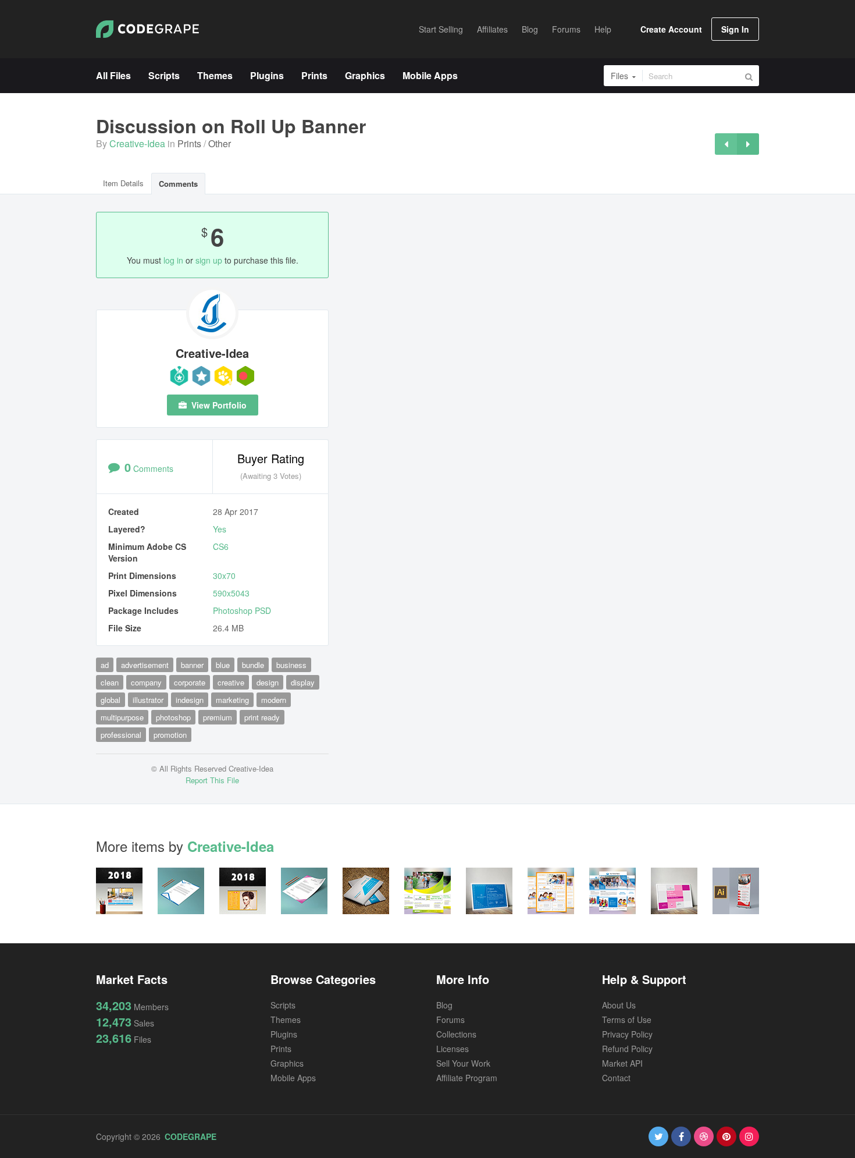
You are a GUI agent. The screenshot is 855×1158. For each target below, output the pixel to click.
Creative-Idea (137, 143)
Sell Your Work (463, 1063)
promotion (170, 734)
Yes (219, 529)
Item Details (123, 183)
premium (217, 717)
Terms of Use (626, 1019)
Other (219, 143)
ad (105, 664)
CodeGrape (190, 1136)
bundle (253, 664)
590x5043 (231, 593)
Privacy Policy (627, 1034)
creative (231, 682)
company (146, 682)
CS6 (221, 546)
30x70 (224, 575)
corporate (189, 682)
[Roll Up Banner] (748, 144)
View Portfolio (218, 405)
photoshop (173, 717)
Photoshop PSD (242, 610)
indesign (190, 699)
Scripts (282, 1005)
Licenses (452, 1048)
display (303, 682)
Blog (444, 1005)
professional (121, 734)
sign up (208, 260)
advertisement (145, 664)
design (267, 682)
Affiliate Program (466, 1078)
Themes (285, 1019)
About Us (619, 1005)
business (291, 664)
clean (110, 682)
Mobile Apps (293, 1078)
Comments (178, 183)
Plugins (283, 1034)
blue (223, 664)
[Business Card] (726, 144)
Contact (616, 1078)
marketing (232, 699)
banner (192, 664)
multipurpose (122, 717)
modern (273, 699)
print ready (262, 717)
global (110, 699)
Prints (189, 143)
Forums (450, 1019)
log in (173, 260)
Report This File (212, 780)
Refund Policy (627, 1048)
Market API (622, 1063)
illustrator (148, 699)
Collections (456, 1034)
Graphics (287, 1063)
